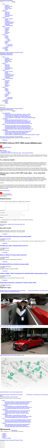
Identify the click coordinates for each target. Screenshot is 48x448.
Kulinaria (7, 28)
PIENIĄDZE (5, 48)
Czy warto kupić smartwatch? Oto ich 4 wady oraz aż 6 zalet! (17, 408)
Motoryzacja (7, 13)
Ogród (6, 31)
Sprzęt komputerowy (9, 23)
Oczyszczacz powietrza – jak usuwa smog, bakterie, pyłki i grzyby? (18, 401)
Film (8, 38)
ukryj (5, 150)
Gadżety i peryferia (9, 18)
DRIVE (4, 10)
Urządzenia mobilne (9, 25)
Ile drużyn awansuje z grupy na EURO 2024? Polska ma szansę (17, 420)
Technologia (4, 405)
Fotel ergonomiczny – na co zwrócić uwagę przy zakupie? (16, 406)
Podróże (6, 42)
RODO (3, 436)
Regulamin (4, 435)
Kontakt (4, 434)
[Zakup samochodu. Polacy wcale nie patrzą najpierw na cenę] (24, 341)
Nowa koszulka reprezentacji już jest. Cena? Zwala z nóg (16, 417)
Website (1, 217)
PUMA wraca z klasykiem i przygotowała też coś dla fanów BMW (18, 131)
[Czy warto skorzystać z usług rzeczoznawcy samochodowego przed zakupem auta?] (24, 309)
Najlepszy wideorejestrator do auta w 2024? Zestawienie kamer (17, 410)
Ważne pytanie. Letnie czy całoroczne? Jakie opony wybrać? (17, 412)
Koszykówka (10, 44)
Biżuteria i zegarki (8, 6)
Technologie (7, 24)
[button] (2, 444)
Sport (6, 43)
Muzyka (9, 40)
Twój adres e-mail (4, 215)
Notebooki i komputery (9, 22)
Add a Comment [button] (3, 196)
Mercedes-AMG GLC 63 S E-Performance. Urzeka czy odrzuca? (18, 114)
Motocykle (7, 11)
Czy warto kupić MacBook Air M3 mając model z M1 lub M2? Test (18, 123)
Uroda (6, 9)
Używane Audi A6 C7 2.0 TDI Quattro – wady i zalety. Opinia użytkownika (20, 117)
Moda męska (7, 7)
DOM (3, 26)
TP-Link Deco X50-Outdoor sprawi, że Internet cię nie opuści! (17, 125)
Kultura (6, 37)
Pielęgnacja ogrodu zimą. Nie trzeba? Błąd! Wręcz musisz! (16, 403)
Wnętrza (6, 33)
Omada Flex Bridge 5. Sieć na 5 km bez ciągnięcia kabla (11, 391)
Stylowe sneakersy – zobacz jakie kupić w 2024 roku (15, 133)
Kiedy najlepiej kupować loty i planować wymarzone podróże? (17, 424)
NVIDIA (31, 179)
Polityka (6, 50)
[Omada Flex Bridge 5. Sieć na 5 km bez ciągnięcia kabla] (24, 374)
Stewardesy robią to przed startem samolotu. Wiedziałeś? (16, 425)
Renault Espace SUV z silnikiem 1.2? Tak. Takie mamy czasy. (17, 115)
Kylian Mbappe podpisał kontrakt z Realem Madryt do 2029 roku (18, 421)
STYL (3, 4)
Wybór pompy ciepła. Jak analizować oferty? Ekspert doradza (17, 402)
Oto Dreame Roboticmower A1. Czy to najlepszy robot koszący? (18, 127)
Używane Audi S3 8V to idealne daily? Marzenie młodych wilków (18, 116)
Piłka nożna (10, 45)
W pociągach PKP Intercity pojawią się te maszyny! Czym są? (17, 426)
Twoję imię (2, 212)
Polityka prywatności (6, 438)
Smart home (7, 32)
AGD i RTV (7, 27)
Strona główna (3, 137)
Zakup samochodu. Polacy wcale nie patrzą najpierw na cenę (12, 355)
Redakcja (4, 433)
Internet (6, 19)
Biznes (6, 49)
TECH (3, 17)
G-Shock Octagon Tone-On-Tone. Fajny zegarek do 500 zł (16, 132)
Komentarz (2, 210)
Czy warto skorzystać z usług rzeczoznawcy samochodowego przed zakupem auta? (16, 325)
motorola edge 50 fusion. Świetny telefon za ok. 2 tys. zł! (16, 119)
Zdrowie (6, 46)
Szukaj (13, 1)
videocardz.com (6, 190)
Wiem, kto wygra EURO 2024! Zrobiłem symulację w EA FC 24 (18, 419)
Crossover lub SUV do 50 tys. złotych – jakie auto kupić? (16, 411)
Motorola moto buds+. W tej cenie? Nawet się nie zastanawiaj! (17, 122)
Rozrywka (7, 41)
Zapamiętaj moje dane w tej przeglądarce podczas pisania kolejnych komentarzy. (17, 219)
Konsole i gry (7, 20)
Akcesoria (7, 5)
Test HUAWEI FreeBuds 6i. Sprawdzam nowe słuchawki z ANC (18, 121)
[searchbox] (6, 1)
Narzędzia (7, 29)
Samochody (7, 14)
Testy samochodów (9, 15)
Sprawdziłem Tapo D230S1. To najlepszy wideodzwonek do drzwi (18, 126)
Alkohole (7, 36)
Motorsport (7, 16)
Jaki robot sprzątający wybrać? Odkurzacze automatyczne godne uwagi (19, 128)
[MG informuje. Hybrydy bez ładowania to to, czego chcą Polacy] (37, 394)
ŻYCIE (4, 34)
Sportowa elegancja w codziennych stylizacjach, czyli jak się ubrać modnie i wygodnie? (22, 134)
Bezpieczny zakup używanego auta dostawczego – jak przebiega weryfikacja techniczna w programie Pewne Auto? (13, 291)
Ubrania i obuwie (8, 8)
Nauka (6, 35)
